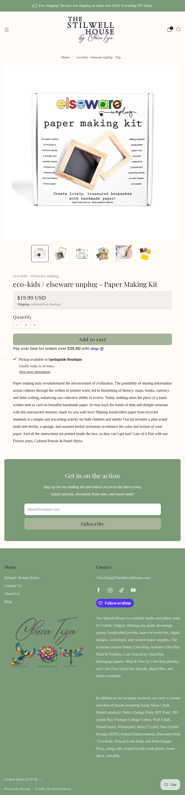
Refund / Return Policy (22, 578)
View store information (34, 372)
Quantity (22, 317)
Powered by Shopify (17, 789)
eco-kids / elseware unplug (36, 276)
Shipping (23, 304)
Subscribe (92, 523)
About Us (11, 594)
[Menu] (6, 29)
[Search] (178, 29)
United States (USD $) (20, 779)
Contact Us (12, 586)
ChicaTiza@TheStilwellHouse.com (123, 578)
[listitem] (92, 6)
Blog (8, 601)
